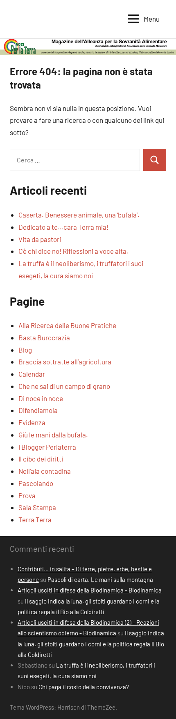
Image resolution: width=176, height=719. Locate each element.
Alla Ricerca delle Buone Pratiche (67, 325)
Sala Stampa (37, 507)
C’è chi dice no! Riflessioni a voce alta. (73, 251)
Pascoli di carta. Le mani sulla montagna (100, 579)
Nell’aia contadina (44, 471)
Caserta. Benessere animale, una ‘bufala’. (79, 215)
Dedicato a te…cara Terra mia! (63, 227)
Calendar (31, 374)
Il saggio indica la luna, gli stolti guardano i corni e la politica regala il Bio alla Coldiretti (91, 643)
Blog (25, 350)
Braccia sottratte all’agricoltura (64, 361)
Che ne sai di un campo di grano (64, 386)
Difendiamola (38, 410)
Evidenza (31, 422)
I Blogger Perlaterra (47, 447)
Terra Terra (35, 519)
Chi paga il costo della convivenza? (83, 686)
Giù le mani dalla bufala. (53, 435)
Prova (27, 495)
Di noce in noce (40, 398)
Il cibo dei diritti (40, 459)
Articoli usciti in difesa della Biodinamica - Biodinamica (90, 590)
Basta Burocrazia (44, 337)
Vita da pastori (39, 239)
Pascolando (35, 483)
